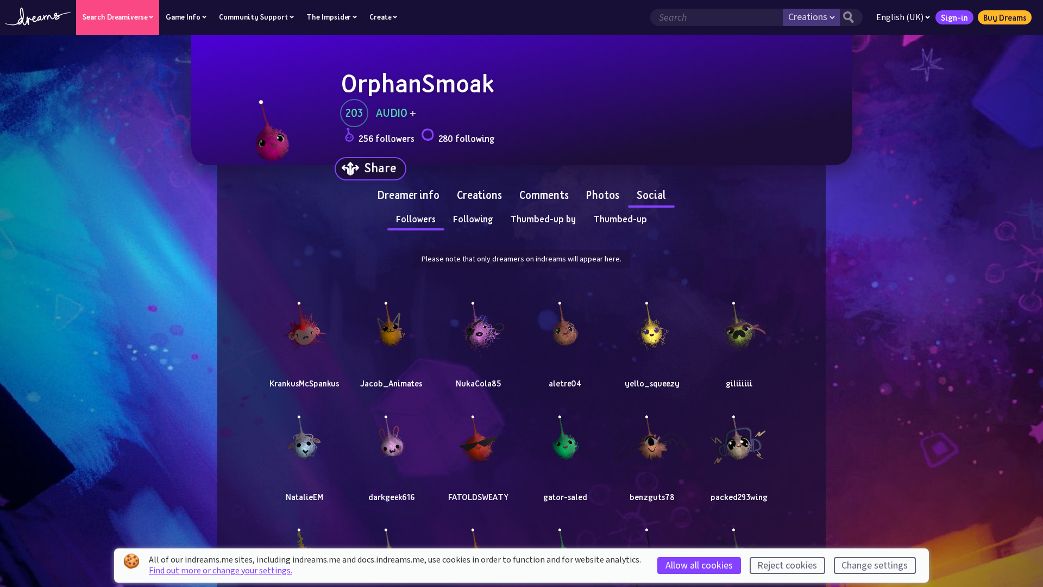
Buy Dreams (1004, 17)
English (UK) (899, 17)
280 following (466, 138)
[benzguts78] (652, 436)
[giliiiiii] (739, 323)
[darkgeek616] (391, 436)
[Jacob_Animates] (391, 323)
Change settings (874, 565)
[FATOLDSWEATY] (478, 436)
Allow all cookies (699, 565)
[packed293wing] (739, 436)
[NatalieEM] (304, 436)
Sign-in (954, 17)
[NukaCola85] (478, 323)
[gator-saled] (565, 436)
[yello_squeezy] (652, 323)
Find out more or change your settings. (220, 570)
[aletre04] (565, 323)
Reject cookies (787, 565)
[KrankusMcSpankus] (304, 323)
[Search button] (851, 17)
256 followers (386, 138)
